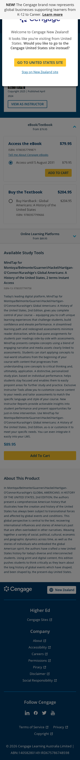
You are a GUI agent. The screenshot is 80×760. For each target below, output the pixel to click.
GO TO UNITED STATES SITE (40, 62)
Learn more (52, 14)
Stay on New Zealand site (40, 72)
